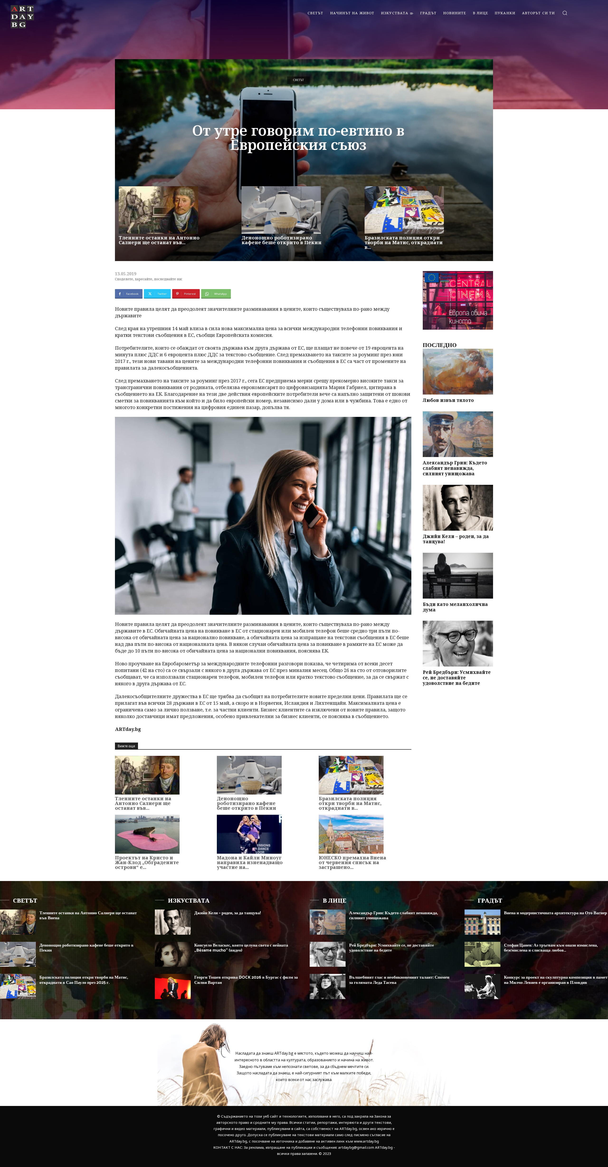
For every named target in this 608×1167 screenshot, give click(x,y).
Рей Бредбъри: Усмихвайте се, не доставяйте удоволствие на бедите (457, 677)
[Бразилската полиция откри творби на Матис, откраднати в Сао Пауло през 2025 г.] (404, 210)
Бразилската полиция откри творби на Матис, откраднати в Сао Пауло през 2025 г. (83, 980)
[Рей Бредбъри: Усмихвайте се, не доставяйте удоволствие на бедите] (458, 644)
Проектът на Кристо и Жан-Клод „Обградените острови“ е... (147, 862)
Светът (298, 80)
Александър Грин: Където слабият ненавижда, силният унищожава (455, 468)
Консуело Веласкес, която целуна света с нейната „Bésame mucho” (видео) (241, 948)
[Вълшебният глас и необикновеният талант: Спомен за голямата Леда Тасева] (328, 986)
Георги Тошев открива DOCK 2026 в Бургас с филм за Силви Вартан (246, 980)
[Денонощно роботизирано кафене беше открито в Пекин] (281, 210)
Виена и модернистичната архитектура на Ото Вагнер (555, 913)
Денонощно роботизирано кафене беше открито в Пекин (282, 240)
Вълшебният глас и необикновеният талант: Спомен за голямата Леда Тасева (399, 980)
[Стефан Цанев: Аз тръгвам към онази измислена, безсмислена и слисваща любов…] (482, 954)
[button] (564, 12)
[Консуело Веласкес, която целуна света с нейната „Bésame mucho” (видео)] (173, 954)
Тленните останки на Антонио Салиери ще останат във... (159, 240)
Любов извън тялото (448, 400)
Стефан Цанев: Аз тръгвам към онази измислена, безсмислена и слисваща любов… (551, 948)
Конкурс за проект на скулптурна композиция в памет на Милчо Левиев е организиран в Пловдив (556, 980)
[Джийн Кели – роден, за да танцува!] (458, 508)
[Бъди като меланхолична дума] (458, 576)
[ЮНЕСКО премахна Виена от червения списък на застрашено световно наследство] (351, 834)
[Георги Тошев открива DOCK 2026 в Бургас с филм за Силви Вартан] (173, 986)
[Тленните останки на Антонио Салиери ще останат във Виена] (158, 210)
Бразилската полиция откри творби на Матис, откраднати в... (404, 242)
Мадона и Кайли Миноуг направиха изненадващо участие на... (250, 862)
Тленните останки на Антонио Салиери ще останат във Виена (88, 916)
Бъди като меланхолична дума (455, 607)
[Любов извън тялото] (458, 372)
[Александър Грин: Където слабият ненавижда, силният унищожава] (458, 434)
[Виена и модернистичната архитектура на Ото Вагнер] (482, 922)
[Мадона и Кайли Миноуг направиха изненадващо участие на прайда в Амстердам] (249, 834)
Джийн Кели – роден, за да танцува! (456, 539)
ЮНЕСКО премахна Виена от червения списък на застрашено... (352, 862)
